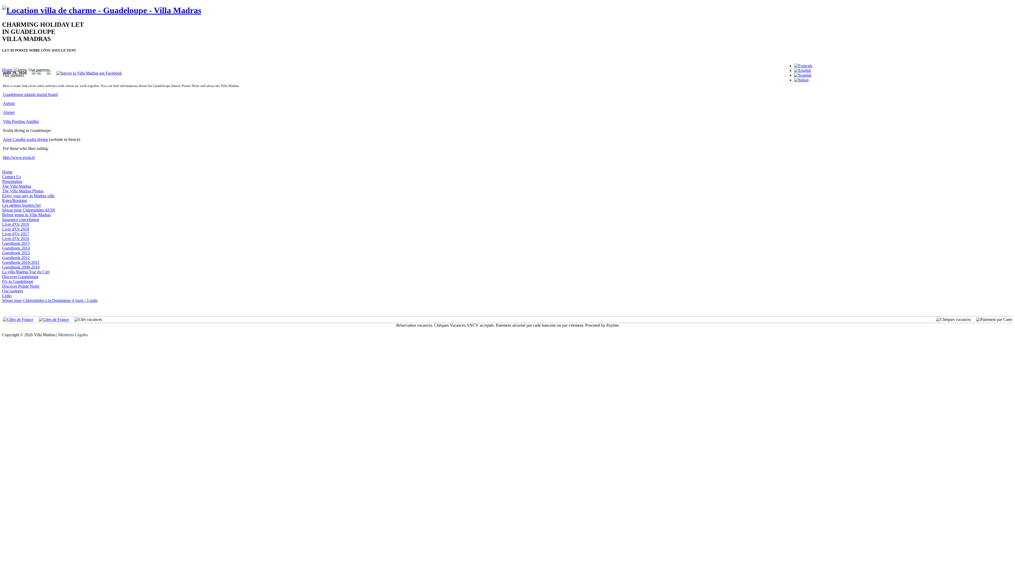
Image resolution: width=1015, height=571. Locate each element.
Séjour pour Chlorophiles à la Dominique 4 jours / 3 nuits (50, 300)
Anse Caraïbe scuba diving (25, 139)
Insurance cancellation (20, 219)
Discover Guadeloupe (20, 276)
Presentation (12, 181)
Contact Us (11, 176)
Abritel (9, 112)
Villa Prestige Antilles (21, 121)
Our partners (12, 291)
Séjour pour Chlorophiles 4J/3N (28, 210)
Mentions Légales (73, 335)
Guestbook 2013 (16, 253)
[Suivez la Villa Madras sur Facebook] (89, 73)
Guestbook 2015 (16, 243)
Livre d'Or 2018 (15, 229)
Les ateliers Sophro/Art (21, 205)
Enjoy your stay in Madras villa (28, 196)
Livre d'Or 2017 (15, 234)
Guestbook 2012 (16, 257)
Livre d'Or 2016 (15, 238)
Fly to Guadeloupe (17, 281)
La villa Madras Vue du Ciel (25, 272)
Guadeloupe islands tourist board (30, 94)
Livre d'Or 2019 (15, 224)
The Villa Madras (16, 186)
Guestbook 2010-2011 (20, 262)
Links (7, 295)
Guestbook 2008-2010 (21, 267)
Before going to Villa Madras (26, 215)
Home (7, 70)
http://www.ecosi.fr (19, 157)
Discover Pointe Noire (20, 286)
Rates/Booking (14, 200)
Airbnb (9, 103)
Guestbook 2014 (16, 248)
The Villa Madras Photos (23, 191)
